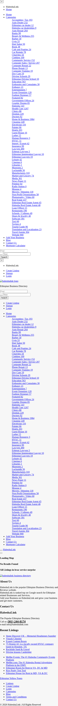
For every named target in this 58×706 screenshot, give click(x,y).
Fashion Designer (21, 95)
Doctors (17, 116)
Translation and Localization (26, 229)
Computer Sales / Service (26, 63)
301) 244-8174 (17, 621)
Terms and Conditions (16, 697)
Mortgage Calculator (15, 245)
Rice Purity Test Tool (16, 670)
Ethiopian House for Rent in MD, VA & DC (27, 673)
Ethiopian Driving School (25, 79)
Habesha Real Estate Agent (26, 205)
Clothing (18, 57)
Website (17, 235)
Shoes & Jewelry (21, 216)
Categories (11, 17)
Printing (17, 184)
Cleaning (18, 122)
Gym (16, 41)
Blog (8, 240)
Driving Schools (21, 76)
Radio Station (19, 186)
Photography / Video (23, 197)
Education (19, 81)
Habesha (18, 106)
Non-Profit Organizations (25, 194)
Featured (17, 98)
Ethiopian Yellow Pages (11, 678)
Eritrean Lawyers (21, 151)
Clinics (16, 111)
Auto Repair (20, 30)
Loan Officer (19, 208)
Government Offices (23, 100)
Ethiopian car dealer (23, 25)
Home (9, 9)
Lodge (16, 135)
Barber (16, 38)
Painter (16, 127)
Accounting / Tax (22, 20)
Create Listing (12, 270)
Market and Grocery (23, 175)
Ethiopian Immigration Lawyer (28, 154)
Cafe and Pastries (21, 49)
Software (18, 218)
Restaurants (19, 210)
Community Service (23, 60)
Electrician (19, 124)
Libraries (17, 165)
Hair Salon (18, 44)
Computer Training (22, 71)
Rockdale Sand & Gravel (18, 649)
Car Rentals (19, 52)
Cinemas (17, 162)
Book (16, 47)
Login (9, 276)
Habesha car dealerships (24, 28)
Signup (9, 273)
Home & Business (23, 119)
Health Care (20, 108)
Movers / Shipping (22, 192)
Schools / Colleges (22, 213)
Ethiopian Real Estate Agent (26, 202)
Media (17, 178)
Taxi (15, 221)
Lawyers (18, 149)
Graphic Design (21, 103)
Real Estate (19, 200)
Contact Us (11, 243)
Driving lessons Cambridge (19, 652)
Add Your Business (15, 237)
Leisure (17, 159)
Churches (18, 55)
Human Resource (21, 138)
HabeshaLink (9, 549)
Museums (17, 167)
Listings (9, 683)
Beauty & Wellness (23, 36)
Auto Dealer (20, 22)
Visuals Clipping (14, 638)
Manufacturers (21, 173)
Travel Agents (20, 232)
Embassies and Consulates (26, 84)
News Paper (19, 181)
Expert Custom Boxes (16, 641)
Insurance (18, 146)
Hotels (17, 130)
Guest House (19, 132)
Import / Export (20, 143)
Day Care (18, 73)
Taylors (16, 224)
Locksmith (18, 170)
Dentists (18, 114)
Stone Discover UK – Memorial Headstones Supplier (31, 636)
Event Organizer (22, 92)
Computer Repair (21, 65)
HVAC (16, 141)
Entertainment (19, 89)
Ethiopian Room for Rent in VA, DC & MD (26, 668)
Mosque (16, 189)
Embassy (17, 87)
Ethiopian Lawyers (22, 157)
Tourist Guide (20, 226)
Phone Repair (20, 68)
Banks (16, 33)
